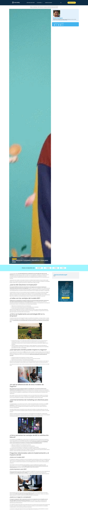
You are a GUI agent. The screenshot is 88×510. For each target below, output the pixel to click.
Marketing (35, 7)
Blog (31, 7)
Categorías (39, 2)
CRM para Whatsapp (31, 2)
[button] (61, 2)
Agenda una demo (48, 2)
